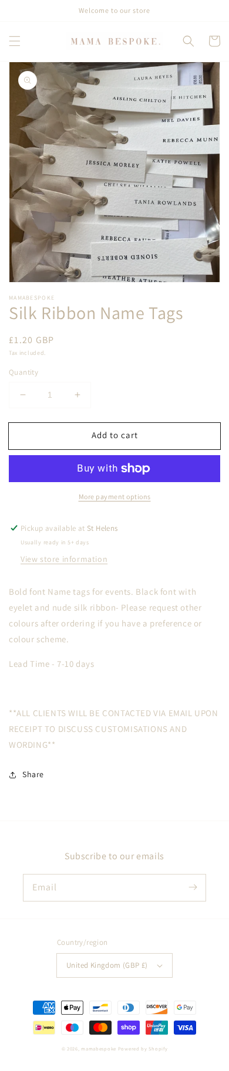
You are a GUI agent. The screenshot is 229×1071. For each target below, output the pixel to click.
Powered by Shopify (143, 1048)
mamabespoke (98, 1048)
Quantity (23, 372)
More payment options (115, 496)
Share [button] (33, 774)
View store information (64, 559)
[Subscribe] (193, 887)
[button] (15, 41)
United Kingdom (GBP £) (107, 965)
